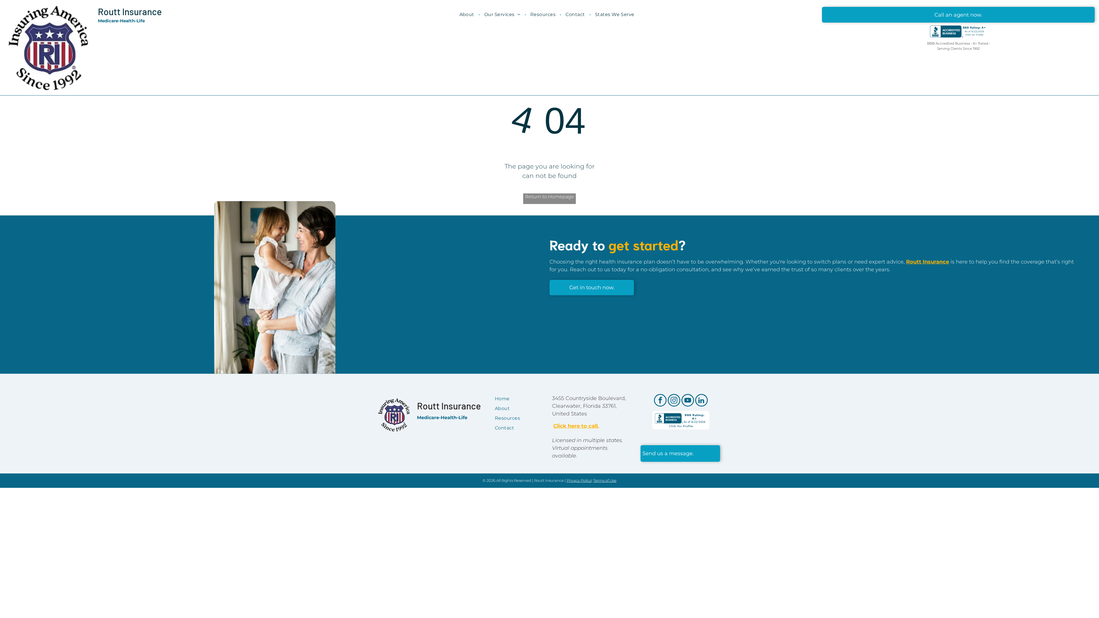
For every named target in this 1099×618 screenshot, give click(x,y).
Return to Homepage (549, 196)
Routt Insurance (130, 11)
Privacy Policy (579, 480)
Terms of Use (604, 480)
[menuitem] (467, 14)
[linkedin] (701, 401)
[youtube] (687, 401)
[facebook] (660, 401)
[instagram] (674, 401)
